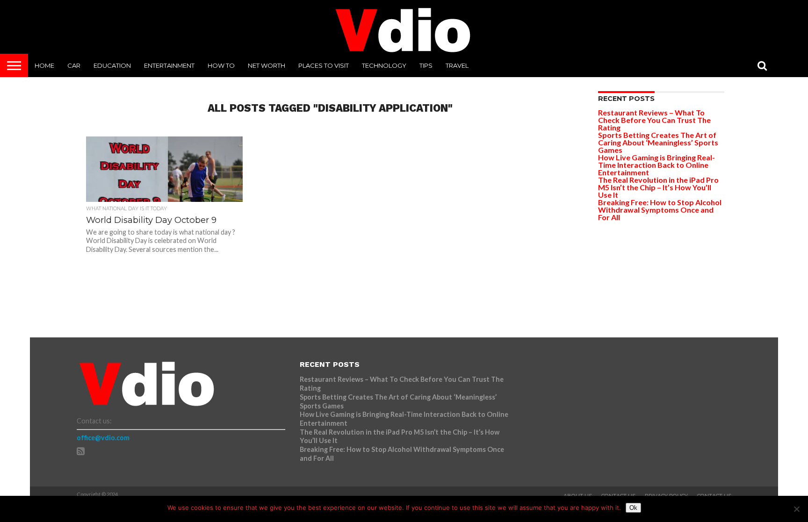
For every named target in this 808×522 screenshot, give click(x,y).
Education (112, 65)
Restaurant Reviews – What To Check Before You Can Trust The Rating (654, 120)
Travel (457, 65)
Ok (633, 507)
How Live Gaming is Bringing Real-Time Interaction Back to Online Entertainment (656, 165)
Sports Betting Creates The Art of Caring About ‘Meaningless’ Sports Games (658, 142)
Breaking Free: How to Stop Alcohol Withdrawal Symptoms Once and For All (659, 210)
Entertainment (169, 65)
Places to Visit (323, 65)
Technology (384, 65)
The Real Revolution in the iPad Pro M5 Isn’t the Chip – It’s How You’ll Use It (658, 187)
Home (44, 65)
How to (221, 65)
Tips (426, 65)
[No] (796, 509)
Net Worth (266, 65)
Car (73, 65)
